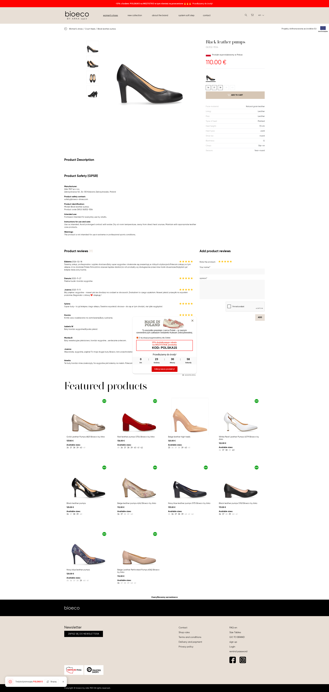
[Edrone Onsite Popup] (164, 346)
